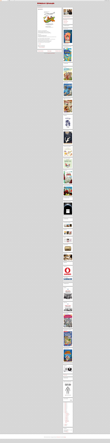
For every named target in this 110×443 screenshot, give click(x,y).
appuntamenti (66, 21)
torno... (66, 422)
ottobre (66, 415)
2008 (65, 424)
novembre (67, 414)
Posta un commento (42, 47)
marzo (66, 419)
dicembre (66, 413)
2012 (65, 408)
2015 (65, 405)
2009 (65, 412)
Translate (66, 431)
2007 (65, 425)
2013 (65, 407)
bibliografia (65, 22)
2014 (65, 406)
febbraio (66, 420)
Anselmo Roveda (45, 3)
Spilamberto (67, 421)
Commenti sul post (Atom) (51, 53)
